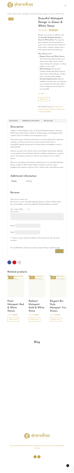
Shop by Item (17, 14)
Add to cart (44, 99)
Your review (14, 211)
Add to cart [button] (13, 319)
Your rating (14, 209)
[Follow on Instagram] (35, 456)
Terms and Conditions (47, 445)
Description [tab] (13, 121)
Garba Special (58, 107)
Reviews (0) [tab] (48, 121)
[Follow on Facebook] (38, 456)
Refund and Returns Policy (30, 445)
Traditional (41, 111)
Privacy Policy (14, 445)
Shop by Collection (50, 109)
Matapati (26, 14)
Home (9, 14)
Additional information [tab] (31, 121)
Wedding (48, 111)
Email (12, 232)
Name (13, 226)
